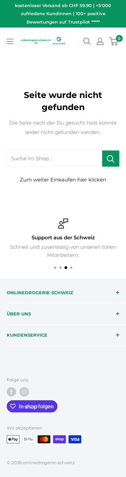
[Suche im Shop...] (110, 158)
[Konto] (100, 41)
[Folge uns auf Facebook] (11, 392)
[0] (114, 41)
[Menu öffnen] (10, 41)
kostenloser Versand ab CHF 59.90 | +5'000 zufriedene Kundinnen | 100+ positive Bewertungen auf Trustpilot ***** (63, 14)
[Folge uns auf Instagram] (24, 392)
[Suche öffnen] (87, 41)
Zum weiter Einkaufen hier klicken (63, 179)
